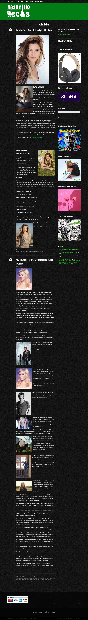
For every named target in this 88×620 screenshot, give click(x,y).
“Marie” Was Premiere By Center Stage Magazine (68, 249)
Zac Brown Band (45, 581)
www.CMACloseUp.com (37, 137)
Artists (27, 1)
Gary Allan (39, 579)
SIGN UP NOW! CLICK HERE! (64, 34)
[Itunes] (35, 612)
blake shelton (19, 251)
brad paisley (35, 578)
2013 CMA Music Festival (22, 578)
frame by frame (36, 251)
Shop (18, 1)
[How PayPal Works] (17, 602)
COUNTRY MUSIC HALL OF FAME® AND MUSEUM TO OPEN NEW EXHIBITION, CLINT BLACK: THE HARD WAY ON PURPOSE (69, 262)
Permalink (19, 249)
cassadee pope (25, 251)
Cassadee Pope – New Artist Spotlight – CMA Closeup (34, 30)
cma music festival (45, 578)
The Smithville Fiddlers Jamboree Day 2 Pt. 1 (67, 255)
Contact (42, 1)
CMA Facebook (45, 548)
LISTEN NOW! (61, 43)
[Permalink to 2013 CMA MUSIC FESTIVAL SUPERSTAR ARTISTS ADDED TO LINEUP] (35, 279)
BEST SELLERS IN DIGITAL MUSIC (65, 120)
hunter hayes (44, 579)
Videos (31, 1)
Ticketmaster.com (19, 529)
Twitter (52, 548)
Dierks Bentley (21, 579)
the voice (41, 251)
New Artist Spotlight (27, 249)
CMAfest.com (33, 546)
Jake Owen (49, 579)
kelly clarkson (21, 581)
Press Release (26, 576)
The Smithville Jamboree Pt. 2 (64, 257)
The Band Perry (38, 581)
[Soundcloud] (41, 612)
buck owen (40, 578)
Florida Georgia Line (33, 579)
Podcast (22, 1)
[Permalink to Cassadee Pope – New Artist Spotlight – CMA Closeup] (35, 59)
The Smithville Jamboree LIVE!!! (65, 259)
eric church (27, 579)
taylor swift (33, 581)
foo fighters (31, 251)
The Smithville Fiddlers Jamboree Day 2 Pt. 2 (67, 252)
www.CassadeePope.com (45, 222)
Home (8, 1)
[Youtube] (52, 612)
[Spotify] (47, 612)
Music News (13, 1)
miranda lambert (27, 581)
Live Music (37, 1)
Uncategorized (32, 576)
